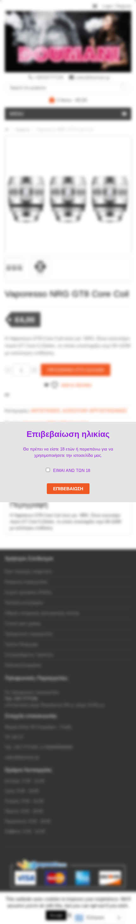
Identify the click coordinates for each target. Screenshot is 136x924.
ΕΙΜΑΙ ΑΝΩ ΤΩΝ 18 (71, 470)
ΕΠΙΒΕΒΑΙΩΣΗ (68, 488)
